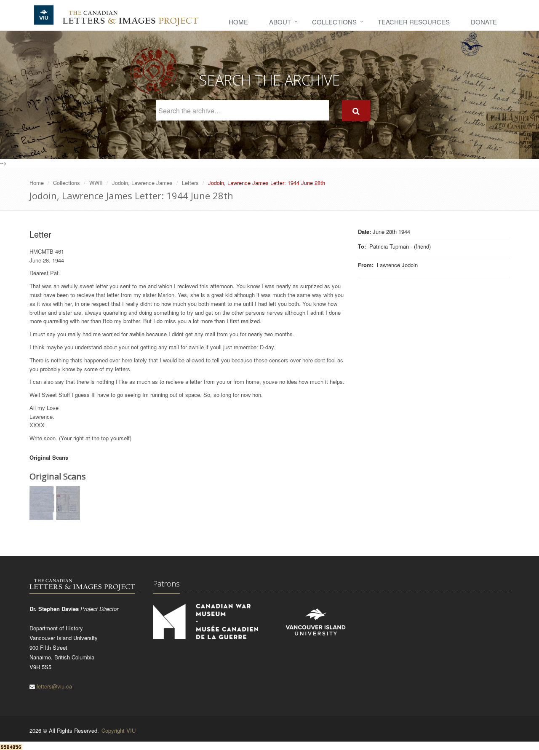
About (280, 21)
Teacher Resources (414, 21)
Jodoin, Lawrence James (142, 183)
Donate (484, 21)
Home (238, 21)
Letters (190, 183)
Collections (334, 21)
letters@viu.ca (54, 686)
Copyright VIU (118, 730)
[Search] (356, 110)
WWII (96, 183)
